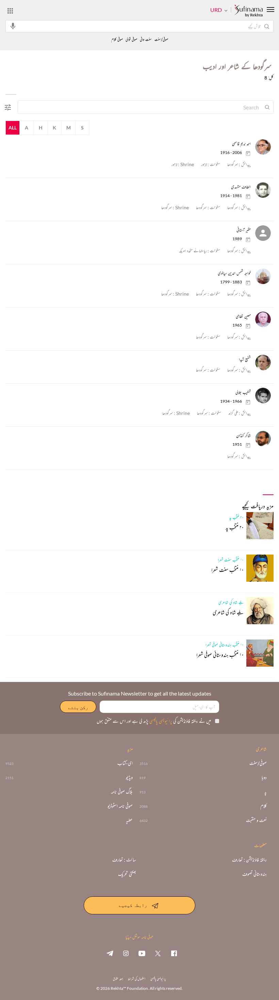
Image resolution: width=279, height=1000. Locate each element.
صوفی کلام (117, 39)
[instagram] (125, 953)
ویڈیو (129, 777)
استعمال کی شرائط (136, 979)
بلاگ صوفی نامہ (122, 791)
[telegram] (109, 953)
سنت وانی (146, 39)
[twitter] (157, 953)
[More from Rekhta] (10, 10)
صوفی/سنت (161, 39)
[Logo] (248, 11)
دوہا (264, 777)
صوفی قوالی (131, 39)
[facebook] (173, 953)
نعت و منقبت (256, 820)
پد (265, 791)
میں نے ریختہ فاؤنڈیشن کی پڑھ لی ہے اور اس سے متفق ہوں (154, 721)
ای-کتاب (125, 763)
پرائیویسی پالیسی (160, 721)
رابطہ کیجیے (133, 904)
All (13, 127)
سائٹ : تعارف (124, 859)
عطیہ (129, 820)
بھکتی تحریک (127, 874)
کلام (263, 806)
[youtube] (141, 953)
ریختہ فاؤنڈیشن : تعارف (249, 859)
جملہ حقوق (118, 979)
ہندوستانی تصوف (254, 874)
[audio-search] (12, 25)
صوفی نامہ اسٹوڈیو (120, 806)
